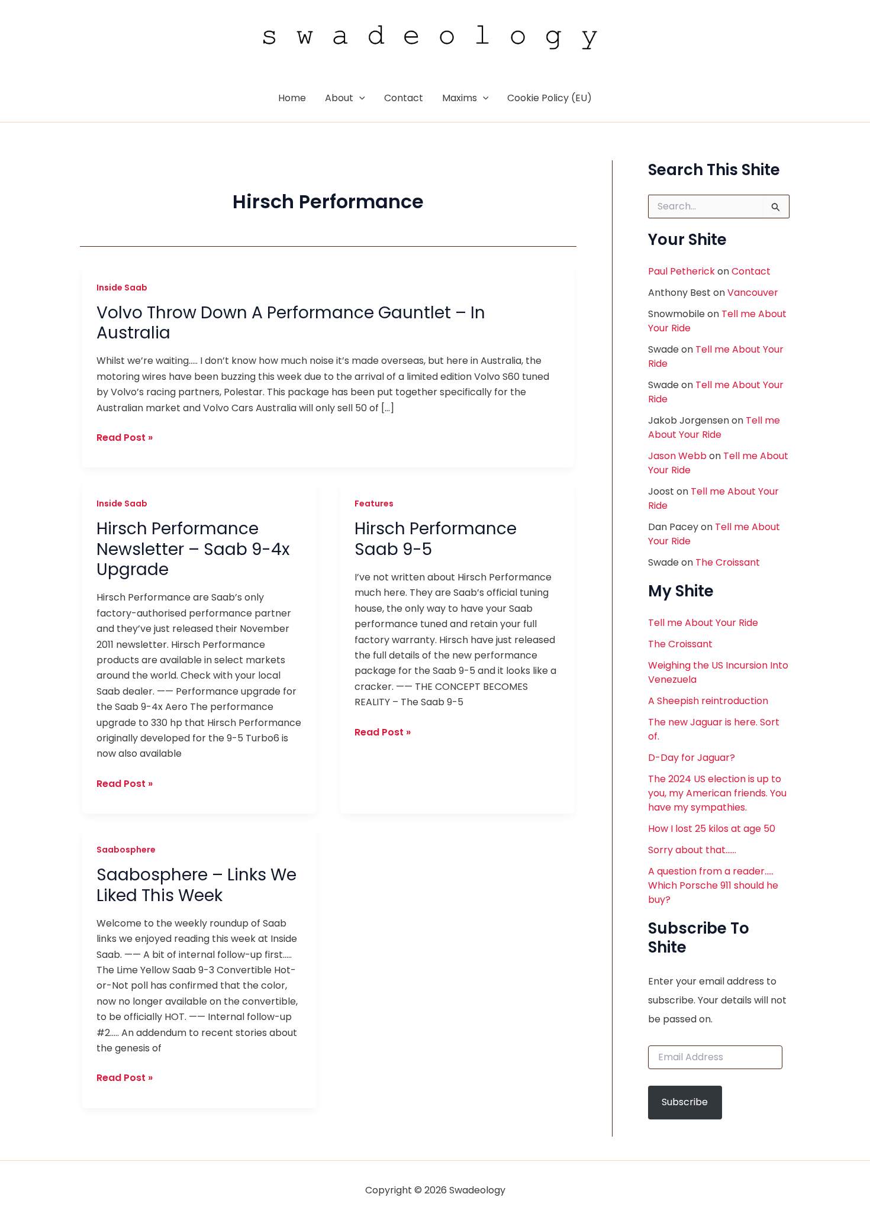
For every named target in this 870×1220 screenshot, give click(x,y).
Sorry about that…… (692, 850)
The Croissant (727, 562)
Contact (751, 271)
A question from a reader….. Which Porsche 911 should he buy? (713, 885)
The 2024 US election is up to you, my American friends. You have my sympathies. (717, 793)
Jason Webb (677, 456)
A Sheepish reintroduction (708, 701)
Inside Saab (121, 287)
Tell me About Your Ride (714, 427)
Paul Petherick (681, 271)
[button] (359, 98)
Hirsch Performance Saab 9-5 (436, 538)
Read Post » (124, 438)
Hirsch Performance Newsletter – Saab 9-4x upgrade (192, 549)
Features (374, 503)
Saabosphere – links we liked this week (196, 884)
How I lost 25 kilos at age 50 (711, 828)
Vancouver (752, 292)
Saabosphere (126, 850)
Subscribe (685, 1102)
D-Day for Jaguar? (691, 757)
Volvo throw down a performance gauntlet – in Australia (290, 322)
